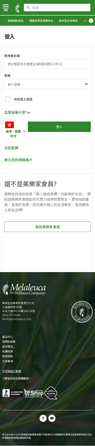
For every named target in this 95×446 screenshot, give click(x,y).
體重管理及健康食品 (41, 20)
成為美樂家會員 (47, 226)
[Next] (91, 20)
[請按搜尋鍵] (28, 7)
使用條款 (7, 356)
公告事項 (7, 361)
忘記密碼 (11, 147)
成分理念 (7, 346)
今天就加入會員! (11, 371)
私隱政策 (7, 351)
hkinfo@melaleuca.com (16, 319)
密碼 (7, 75)
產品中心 (7, 336)
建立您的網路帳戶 (18, 159)
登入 (59, 126)
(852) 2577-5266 (11, 315)
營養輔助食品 (16, 20)
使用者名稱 (12, 55)
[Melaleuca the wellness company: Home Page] (17, 7)
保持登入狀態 (23, 99)
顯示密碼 (86, 83)
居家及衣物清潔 (68, 20)
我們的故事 (8, 341)
